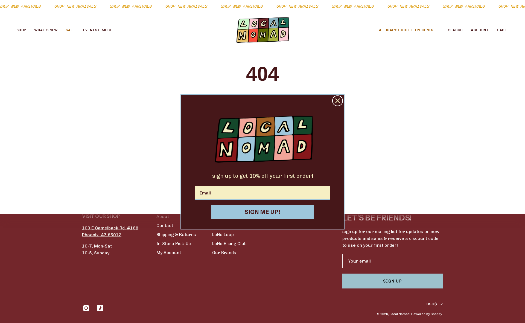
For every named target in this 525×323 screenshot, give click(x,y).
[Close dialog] (337, 101)
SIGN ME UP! (263, 212)
